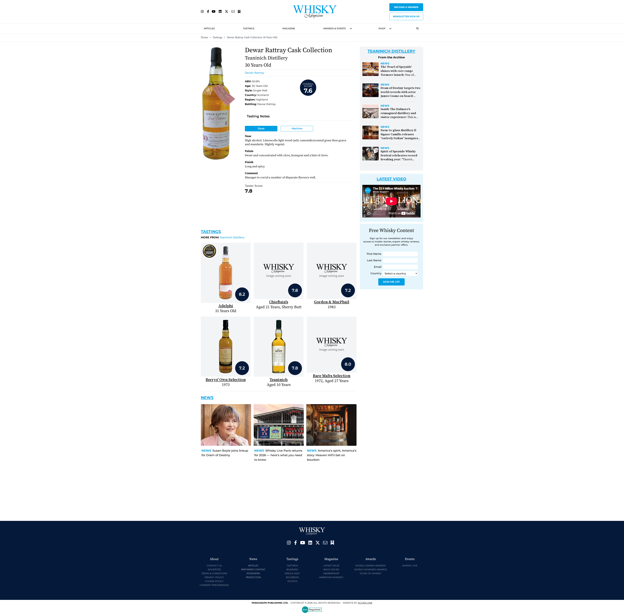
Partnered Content (253, 569)
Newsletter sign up (406, 16)
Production (253, 577)
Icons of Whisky (370, 573)
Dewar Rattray (254, 72)
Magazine (288, 28)
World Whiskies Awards (370, 569)
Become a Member (406, 7)
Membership (331, 573)
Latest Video (391, 179)
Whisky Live (409, 565)
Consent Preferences (214, 585)
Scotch (292, 581)
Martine (297, 128)
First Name (374, 253)
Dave (261, 128)
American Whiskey (331, 577)
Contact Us (214, 565)
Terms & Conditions (214, 573)
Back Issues (331, 569)
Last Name (374, 260)
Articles (209, 28)
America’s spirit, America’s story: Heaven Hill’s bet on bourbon (331, 455)
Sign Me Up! (391, 281)
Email (377, 266)
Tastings (248, 28)
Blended (292, 569)
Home (204, 37)
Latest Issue (331, 565)
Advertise (214, 569)
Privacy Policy (214, 577)
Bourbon (292, 577)
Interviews (253, 573)
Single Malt (292, 573)
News (206, 450)
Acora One (365, 602)
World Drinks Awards (370, 565)
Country (375, 273)
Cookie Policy (214, 581)
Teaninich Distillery (222, 237)
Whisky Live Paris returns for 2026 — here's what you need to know (278, 455)
